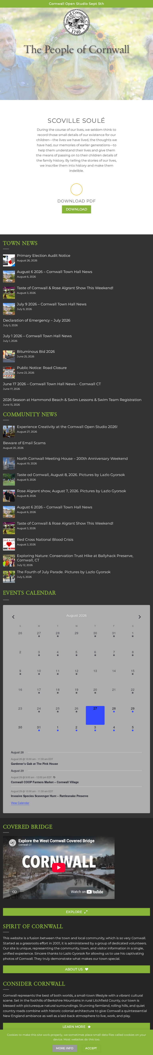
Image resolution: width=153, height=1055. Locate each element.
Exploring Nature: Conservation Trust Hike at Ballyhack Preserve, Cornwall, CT (75, 558)
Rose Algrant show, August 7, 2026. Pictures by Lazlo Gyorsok (71, 491)
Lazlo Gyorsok (74, 953)
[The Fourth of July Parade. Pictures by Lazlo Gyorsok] (9, 577)
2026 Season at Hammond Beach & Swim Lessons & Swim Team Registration (72, 400)
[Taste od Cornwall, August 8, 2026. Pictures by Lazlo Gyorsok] (9, 480)
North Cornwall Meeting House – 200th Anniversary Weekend (72, 458)
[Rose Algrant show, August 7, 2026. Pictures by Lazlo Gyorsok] (9, 496)
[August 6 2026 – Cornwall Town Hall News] (9, 277)
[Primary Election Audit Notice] (9, 260)
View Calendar (20, 803)
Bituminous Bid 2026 (36, 351)
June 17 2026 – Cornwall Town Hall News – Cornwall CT (52, 384)
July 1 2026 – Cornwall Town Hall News (37, 336)
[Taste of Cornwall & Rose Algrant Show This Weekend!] (9, 293)
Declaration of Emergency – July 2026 (36, 320)
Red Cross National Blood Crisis (45, 539)
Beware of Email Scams (24, 443)
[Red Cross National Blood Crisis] (9, 544)
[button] (4, 18)
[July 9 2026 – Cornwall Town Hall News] (9, 309)
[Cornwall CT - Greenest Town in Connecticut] (76, 22)
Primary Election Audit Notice (43, 255)
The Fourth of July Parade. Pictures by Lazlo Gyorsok (64, 572)
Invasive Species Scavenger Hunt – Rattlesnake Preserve (49, 796)
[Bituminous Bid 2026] (9, 356)
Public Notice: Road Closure (42, 368)
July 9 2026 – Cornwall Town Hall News (51, 304)
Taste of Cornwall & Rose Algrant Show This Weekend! (65, 288)
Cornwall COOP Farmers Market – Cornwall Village (45, 782)
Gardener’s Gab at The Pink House (34, 764)
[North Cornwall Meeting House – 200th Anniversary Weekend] (9, 463)
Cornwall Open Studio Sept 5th (76, 4)
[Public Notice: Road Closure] (9, 373)
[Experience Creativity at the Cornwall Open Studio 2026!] (9, 432)
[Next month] (139, 617)
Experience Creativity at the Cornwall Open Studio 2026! (67, 427)
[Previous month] (13, 617)
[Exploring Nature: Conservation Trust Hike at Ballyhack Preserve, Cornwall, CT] (9, 561)
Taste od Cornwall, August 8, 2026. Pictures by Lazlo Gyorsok (71, 475)
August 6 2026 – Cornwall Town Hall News (54, 272)
